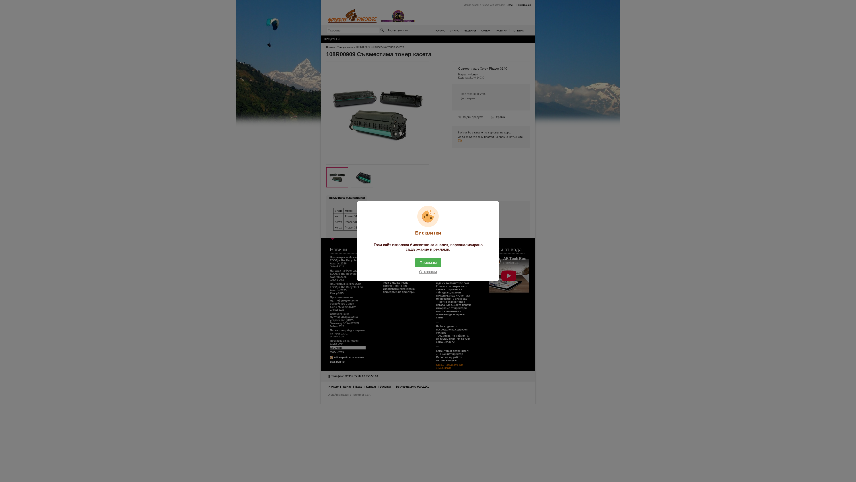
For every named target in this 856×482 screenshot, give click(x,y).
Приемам (428, 262)
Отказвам (428, 271)
